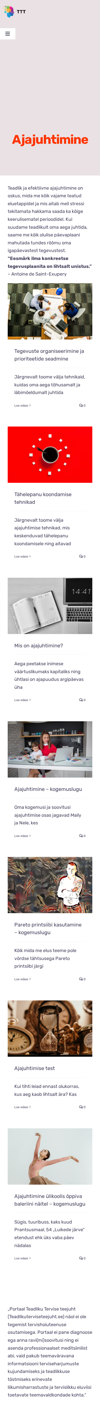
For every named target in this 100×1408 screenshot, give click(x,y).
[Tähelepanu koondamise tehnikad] (50, 455)
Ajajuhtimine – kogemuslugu (48, 789)
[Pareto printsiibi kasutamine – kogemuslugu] (50, 885)
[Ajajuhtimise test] (50, 1028)
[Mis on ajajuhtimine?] (50, 606)
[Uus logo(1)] (16, 7)
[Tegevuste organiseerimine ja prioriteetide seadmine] (50, 311)
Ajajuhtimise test (34, 1068)
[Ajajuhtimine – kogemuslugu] (50, 749)
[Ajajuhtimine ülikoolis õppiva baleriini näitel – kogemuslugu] (50, 1156)
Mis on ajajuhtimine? (38, 645)
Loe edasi (21, 405)
